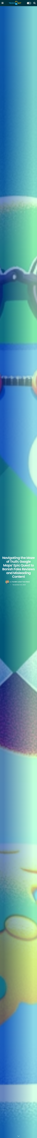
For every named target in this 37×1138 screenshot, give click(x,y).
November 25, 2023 (19, 585)
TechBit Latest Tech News (21, 582)
